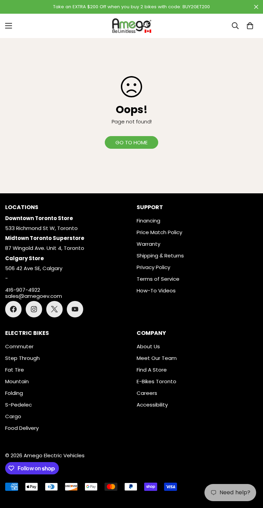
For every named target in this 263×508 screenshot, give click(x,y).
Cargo (13, 416)
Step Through (22, 358)
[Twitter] (54, 309)
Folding (14, 393)
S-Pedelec (18, 404)
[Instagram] (34, 309)
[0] (250, 26)
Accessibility (152, 404)
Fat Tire (14, 369)
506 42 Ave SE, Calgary (33, 268)
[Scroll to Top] (250, 471)
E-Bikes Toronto (156, 381)
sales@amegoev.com (33, 296)
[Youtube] (75, 309)
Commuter (19, 346)
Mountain (17, 381)
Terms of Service (158, 278)
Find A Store (152, 369)
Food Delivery (22, 428)
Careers (147, 393)
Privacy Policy (153, 267)
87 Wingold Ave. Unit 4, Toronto (44, 248)
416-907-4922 (22, 290)
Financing (148, 220)
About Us (148, 346)
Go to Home (131, 142)
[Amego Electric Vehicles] (131, 26)
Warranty (148, 243)
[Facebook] (13, 309)
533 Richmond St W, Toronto (41, 228)
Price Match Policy (159, 232)
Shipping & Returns (160, 255)
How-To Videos (156, 290)
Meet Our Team (157, 358)
